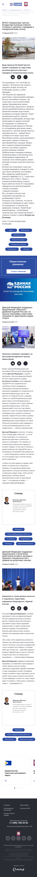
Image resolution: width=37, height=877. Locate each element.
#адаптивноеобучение (25, 543)
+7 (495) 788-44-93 (18, 822)
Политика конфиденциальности (18, 855)
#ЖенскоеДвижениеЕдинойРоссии (18, 534)
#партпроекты (25, 539)
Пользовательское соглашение (18, 853)
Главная (4, 10)
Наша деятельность (15, 10)
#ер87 (11, 230)
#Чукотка (26, 249)
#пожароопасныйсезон (18, 244)
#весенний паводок (18, 239)
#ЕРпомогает (25, 230)
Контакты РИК (25, 808)
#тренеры (8, 543)
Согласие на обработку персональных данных (18, 859)
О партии (7, 805)
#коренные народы (26, 739)
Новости (27, 10)
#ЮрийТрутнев (18, 235)
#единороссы (12, 249)
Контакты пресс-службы (9, 814)
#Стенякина (11, 539)
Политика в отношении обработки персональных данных (18, 857)
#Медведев (18, 529)
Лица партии (24, 805)
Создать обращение (18, 271)
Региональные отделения (8, 809)
